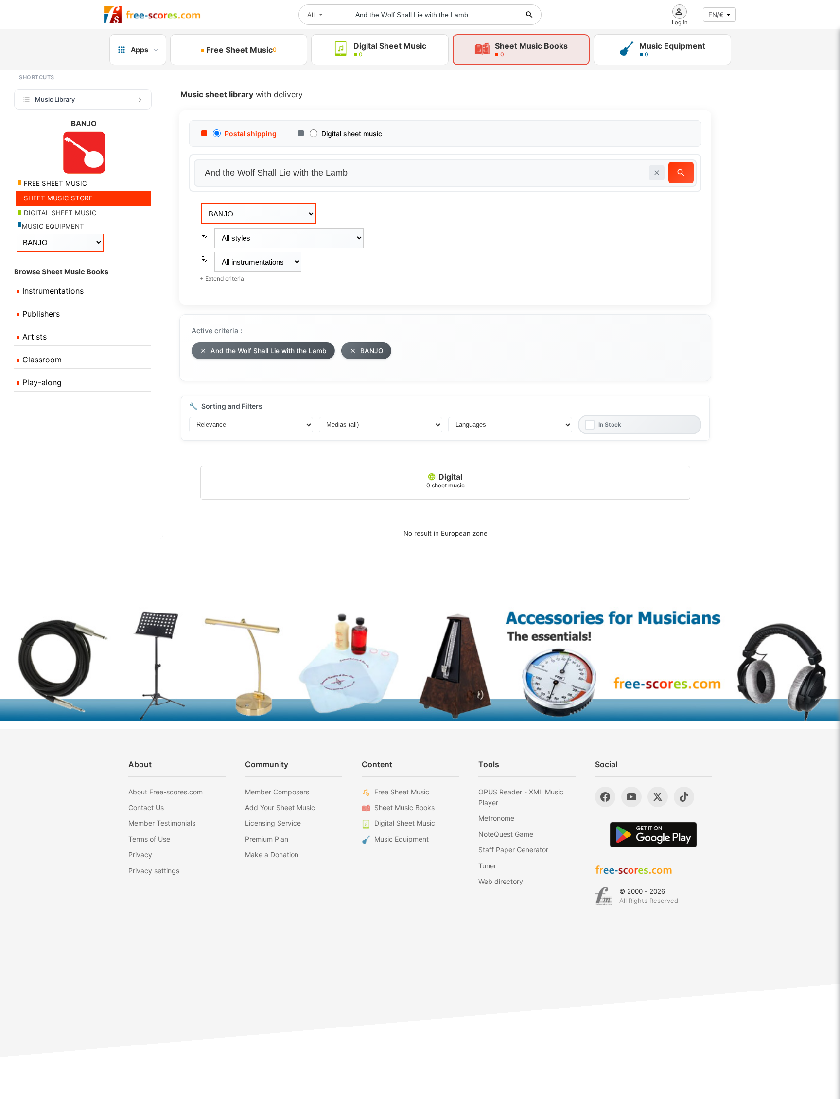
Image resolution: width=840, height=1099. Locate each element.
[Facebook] (605, 797)
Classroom (41, 359)
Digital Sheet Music (404, 823)
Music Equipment (401, 839)
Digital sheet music (351, 133)
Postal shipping (251, 133)
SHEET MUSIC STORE (57, 198)
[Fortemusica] (603, 896)
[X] (658, 797)
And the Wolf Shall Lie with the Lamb (268, 351)
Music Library (55, 99)
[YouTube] (631, 797)
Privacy (140, 854)
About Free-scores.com (165, 792)
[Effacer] (657, 172)
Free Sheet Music (401, 792)
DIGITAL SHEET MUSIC (59, 212)
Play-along (41, 382)
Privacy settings (153, 870)
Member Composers (277, 792)
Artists (33, 337)
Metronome (496, 818)
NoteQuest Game (505, 834)
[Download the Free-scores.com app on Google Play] (653, 834)
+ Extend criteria (222, 278)
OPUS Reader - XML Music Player (520, 797)
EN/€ (716, 14)
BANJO (371, 351)
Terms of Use (149, 839)
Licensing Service (273, 823)
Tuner (487, 866)
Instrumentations (52, 291)
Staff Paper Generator (513, 850)
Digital (445, 480)
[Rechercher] (529, 14)
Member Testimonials (161, 823)
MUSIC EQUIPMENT (53, 226)
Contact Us (146, 807)
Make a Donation (271, 854)
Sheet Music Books (404, 807)
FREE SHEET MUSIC (54, 183)
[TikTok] (684, 797)
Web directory (500, 881)
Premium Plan (266, 839)
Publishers (40, 314)
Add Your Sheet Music (280, 807)
